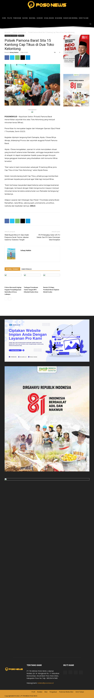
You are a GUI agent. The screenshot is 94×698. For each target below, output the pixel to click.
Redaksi (39, 692)
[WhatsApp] (17, 57)
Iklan (45, 692)
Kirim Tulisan (80, 692)
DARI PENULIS (27, 269)
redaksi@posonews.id (45, 683)
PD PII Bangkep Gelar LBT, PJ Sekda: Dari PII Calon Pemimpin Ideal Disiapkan (48, 237)
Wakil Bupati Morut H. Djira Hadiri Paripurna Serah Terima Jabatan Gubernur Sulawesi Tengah (17, 237)
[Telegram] (28, 57)
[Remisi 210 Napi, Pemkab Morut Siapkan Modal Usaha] (51, 279)
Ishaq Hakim (14, 52)
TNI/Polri (21, 35)
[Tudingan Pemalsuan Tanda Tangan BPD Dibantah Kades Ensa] (32, 279)
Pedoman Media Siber (66, 692)
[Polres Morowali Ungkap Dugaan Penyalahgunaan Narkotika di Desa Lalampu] (13, 279)
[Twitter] (86, 24)
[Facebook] (79, 24)
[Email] (22, 57)
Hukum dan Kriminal (19, 32)
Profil (33, 692)
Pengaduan (53, 692)
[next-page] (9, 298)
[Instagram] (83, 24)
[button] (90, 24)
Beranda (7, 32)
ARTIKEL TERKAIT (12, 269)
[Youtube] (81, 672)
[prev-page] (6, 298)
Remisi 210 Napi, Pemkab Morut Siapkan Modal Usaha (51, 290)
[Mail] (75, 672)
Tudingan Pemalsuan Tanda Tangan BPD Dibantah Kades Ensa (31, 290)
